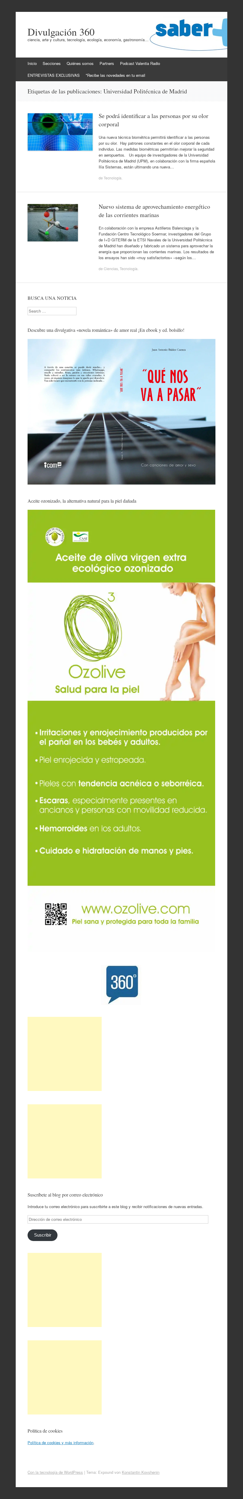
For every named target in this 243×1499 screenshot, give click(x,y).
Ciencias (111, 268)
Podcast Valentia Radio (140, 63)
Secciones (52, 63)
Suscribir (42, 1235)
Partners (107, 63)
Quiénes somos (80, 63)
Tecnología (113, 177)
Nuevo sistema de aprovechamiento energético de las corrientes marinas (154, 211)
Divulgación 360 (61, 32)
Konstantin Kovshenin (140, 1472)
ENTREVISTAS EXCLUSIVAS (54, 75)
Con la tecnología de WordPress (55, 1472)
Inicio (32, 63)
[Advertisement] (65, 1054)
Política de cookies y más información (60, 1442)
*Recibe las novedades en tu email (115, 75)
